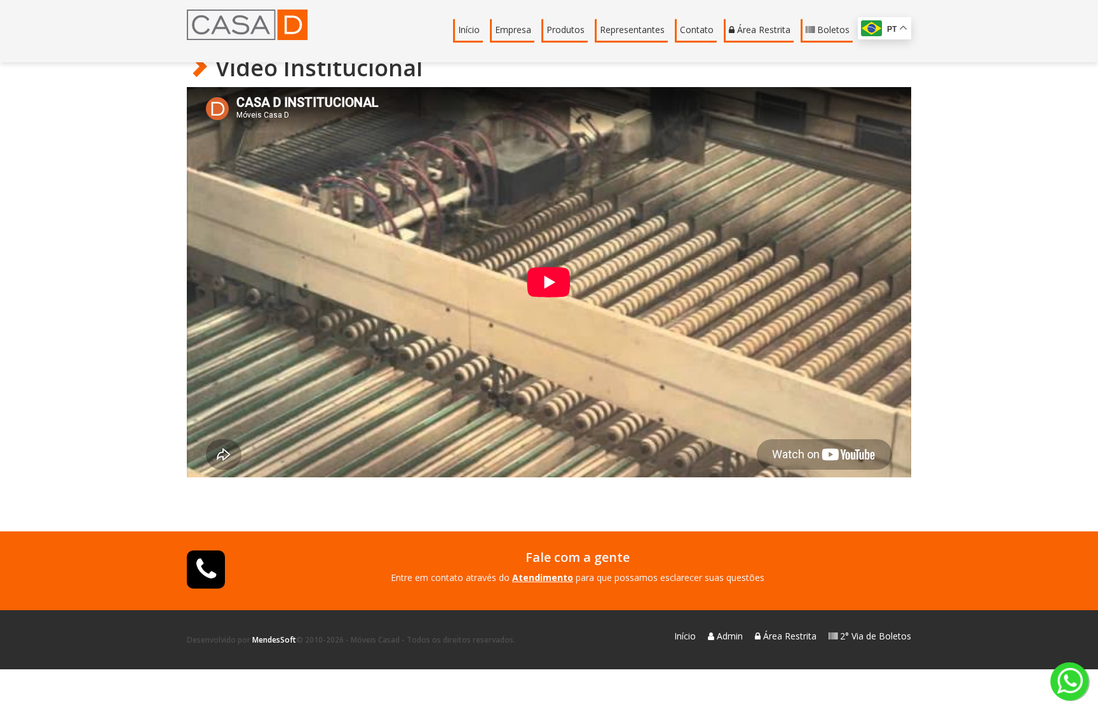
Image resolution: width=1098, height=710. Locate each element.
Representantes (632, 30)
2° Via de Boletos (874, 636)
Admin (728, 636)
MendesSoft (274, 639)
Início (469, 30)
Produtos (565, 30)
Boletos (832, 30)
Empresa (513, 30)
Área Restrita (762, 30)
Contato (697, 30)
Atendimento (542, 577)
